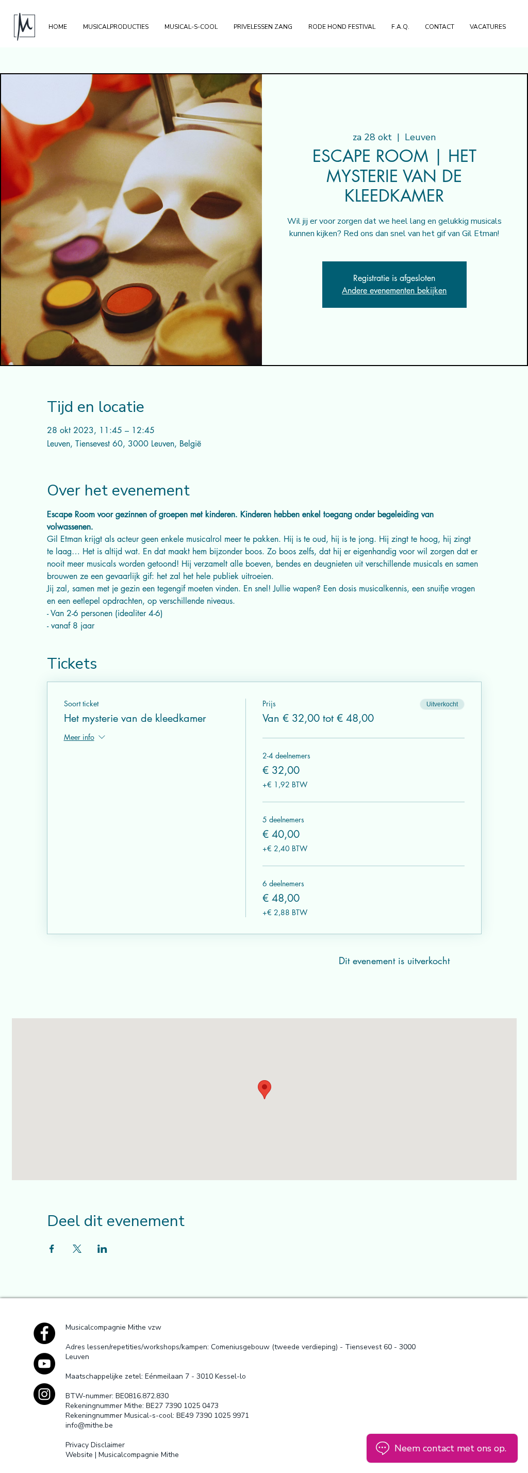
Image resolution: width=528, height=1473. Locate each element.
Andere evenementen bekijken (394, 290)
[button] (115, 26)
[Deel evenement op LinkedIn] (102, 1249)
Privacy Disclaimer (95, 1445)
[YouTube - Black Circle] (44, 1364)
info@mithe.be (89, 1425)
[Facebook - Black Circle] (44, 1333)
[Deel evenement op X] (77, 1249)
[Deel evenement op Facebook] (52, 1249)
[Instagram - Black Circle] (44, 1394)
